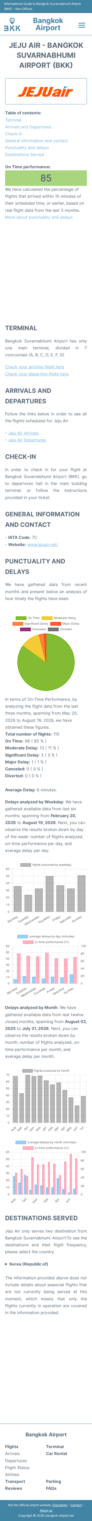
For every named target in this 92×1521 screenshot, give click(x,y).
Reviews (13, 1488)
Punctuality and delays (27, 147)
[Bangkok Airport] (12, 24)
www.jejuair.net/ (42, 544)
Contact (76, 1505)
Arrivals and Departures (28, 126)
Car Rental (56, 1453)
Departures (16, 1460)
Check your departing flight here (36, 373)
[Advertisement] (46, 272)
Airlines (12, 1474)
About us (46, 1510)
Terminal (13, 120)
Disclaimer (59, 1505)
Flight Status (17, 1467)
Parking (53, 1481)
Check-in (13, 133)
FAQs (51, 1488)
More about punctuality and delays (39, 217)
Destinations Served (24, 154)
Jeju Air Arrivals (23, 433)
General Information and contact (36, 140)
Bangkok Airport (48, 24)
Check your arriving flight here (34, 366)
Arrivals (12, 1453)
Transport (15, 1481)
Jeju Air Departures (27, 439)
